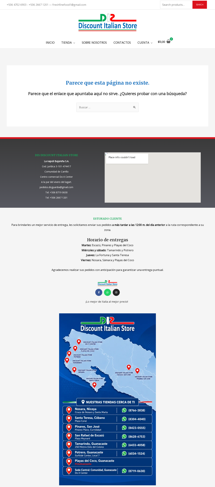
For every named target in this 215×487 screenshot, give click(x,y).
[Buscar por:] (107, 107)
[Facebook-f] (98, 292)
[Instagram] (116, 292)
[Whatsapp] (107, 292)
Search (199, 4)
